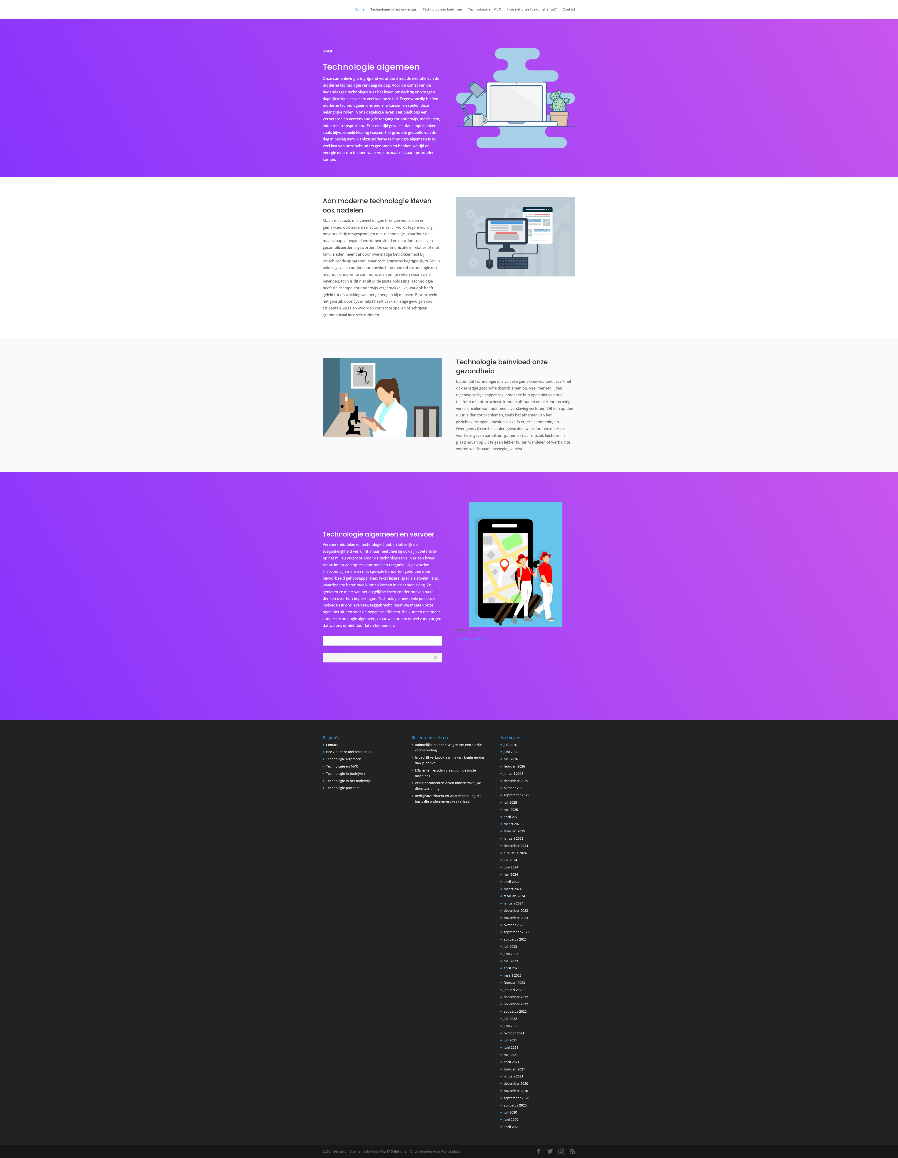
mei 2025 (511, 809)
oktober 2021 (514, 1033)
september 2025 (516, 795)
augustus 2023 (515, 939)
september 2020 (516, 1098)
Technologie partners (342, 788)
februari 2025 (514, 831)
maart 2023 (512, 975)
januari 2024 (513, 903)
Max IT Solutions (392, 1151)
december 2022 (516, 997)
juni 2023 (511, 954)
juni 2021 (511, 1047)
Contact (569, 9)
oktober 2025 (514, 788)
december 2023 (516, 910)
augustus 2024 (515, 853)
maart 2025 (512, 824)
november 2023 (516, 917)
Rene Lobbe (450, 1151)
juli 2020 (510, 1112)
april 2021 (511, 1062)
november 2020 (516, 1090)
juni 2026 (511, 752)
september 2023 (516, 932)
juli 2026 (510, 745)
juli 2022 (510, 1018)
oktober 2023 (514, 925)
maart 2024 (512, 889)
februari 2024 (514, 896)
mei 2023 (511, 961)
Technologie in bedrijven (442, 9)
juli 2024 (510, 860)
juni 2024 (511, 867)
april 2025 (511, 817)
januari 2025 (513, 838)
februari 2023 (514, 982)
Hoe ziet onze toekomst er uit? (532, 9)
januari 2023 (513, 990)
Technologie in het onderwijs (393, 9)
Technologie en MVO (484, 9)
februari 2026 (514, 766)
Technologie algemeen (343, 759)
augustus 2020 (515, 1105)
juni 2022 (511, 1026)
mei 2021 (511, 1054)
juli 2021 (510, 1040)
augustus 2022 (515, 1011)
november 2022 (516, 1004)
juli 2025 (510, 802)
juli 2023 (510, 946)
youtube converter (470, 638)
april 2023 (511, 968)
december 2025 (516, 781)
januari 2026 (513, 773)
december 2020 (516, 1083)
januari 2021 (513, 1076)
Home (359, 9)
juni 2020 (511, 1119)
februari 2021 (514, 1069)
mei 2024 (511, 874)
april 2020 (511, 1127)
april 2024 (511, 881)
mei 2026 (511, 759)
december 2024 (516, 845)
